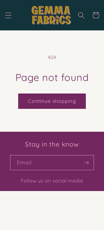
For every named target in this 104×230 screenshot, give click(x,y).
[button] (8, 15)
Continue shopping (52, 101)
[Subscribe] (86, 162)
